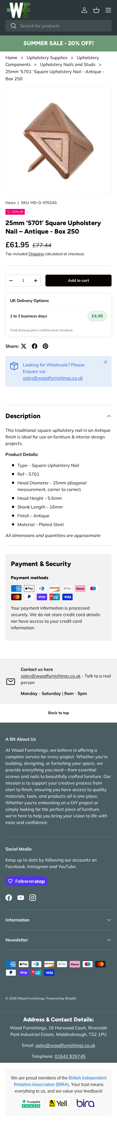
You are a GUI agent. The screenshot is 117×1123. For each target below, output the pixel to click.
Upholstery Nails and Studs (68, 64)
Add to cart (78, 280)
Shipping (36, 253)
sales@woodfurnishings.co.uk (53, 378)
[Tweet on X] (23, 346)
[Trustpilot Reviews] (31, 1103)
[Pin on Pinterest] (45, 346)
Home (11, 57)
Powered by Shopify (61, 998)
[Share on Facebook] (34, 346)
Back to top (58, 712)
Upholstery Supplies (47, 57)
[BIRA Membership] (86, 1103)
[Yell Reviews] (58, 1103)
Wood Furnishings (31, 998)
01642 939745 (70, 1056)
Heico (10, 202)
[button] (96, 10)
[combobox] (58, 25)
